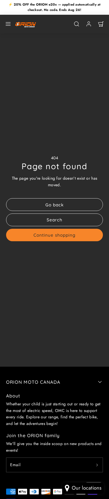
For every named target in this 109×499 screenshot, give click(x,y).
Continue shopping (54, 235)
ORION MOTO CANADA (33, 382)
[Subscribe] (97, 465)
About (13, 396)
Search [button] (54, 219)
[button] (8, 24)
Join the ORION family (33, 435)
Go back (54, 204)
